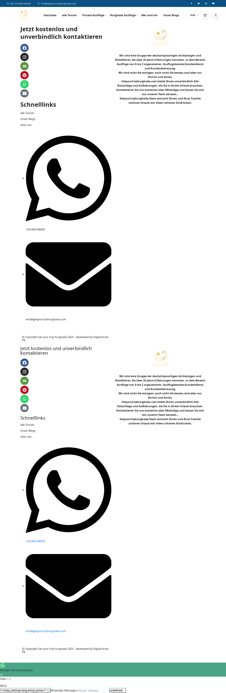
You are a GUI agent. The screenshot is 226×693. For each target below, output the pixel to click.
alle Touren (69, 15)
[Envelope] (24, 93)
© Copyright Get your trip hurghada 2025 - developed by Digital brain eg (65, 338)
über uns (26, 125)
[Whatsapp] (24, 84)
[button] (205, 15)
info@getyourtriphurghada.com (58, 3)
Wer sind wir (149, 15)
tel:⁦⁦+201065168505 (20, 3)
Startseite (50, 15)
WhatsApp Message (63, 690)
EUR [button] (192, 15)
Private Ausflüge (93, 15)
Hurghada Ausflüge (123, 15)
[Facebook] (24, 48)
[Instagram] (24, 57)
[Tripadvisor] (24, 66)
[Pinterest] (24, 75)
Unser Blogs (171, 15)
